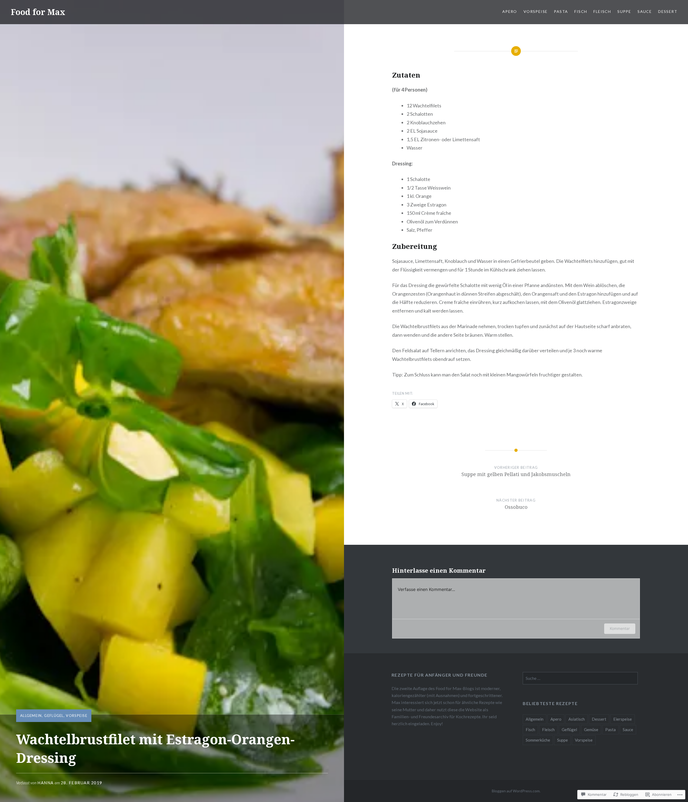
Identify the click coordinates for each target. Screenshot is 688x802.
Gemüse (591, 729)
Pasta (561, 11)
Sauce (644, 11)
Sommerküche (538, 740)
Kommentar (620, 628)
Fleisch (602, 11)
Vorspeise (536, 11)
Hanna (45, 782)
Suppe (624, 11)
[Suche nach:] (580, 678)
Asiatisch (576, 719)
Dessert (667, 11)
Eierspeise (622, 719)
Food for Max (38, 11)
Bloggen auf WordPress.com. (516, 791)
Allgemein (31, 715)
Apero (509, 11)
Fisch (580, 11)
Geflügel (53, 715)
